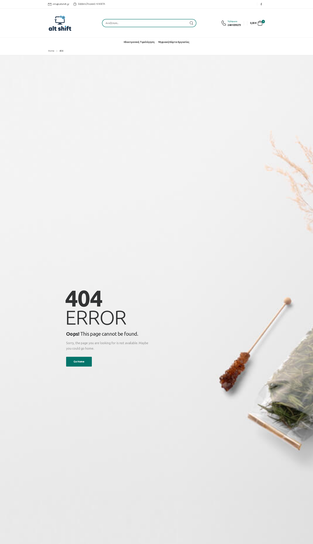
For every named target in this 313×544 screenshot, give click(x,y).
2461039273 (234, 25)
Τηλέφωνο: (233, 21)
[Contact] (224, 23)
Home (51, 51)
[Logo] (60, 23)
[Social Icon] (261, 4)
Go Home (79, 361)
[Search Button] (192, 23)
